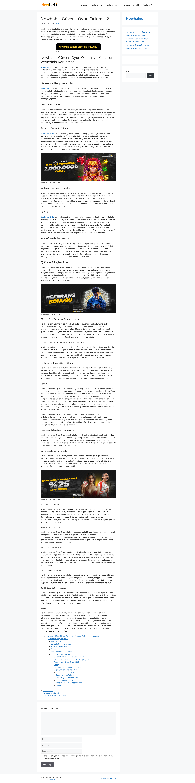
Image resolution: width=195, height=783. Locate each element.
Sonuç (53, 649)
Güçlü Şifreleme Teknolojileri (65, 670)
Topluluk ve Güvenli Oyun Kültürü (67, 662)
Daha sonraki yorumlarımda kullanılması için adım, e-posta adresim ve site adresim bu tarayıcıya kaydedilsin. (78, 757)
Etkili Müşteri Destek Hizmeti (67, 678)
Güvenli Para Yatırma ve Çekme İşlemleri (70, 657)
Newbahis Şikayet (112, 5)
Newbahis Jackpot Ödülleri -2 (138, 32)
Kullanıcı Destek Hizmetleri (62, 646)
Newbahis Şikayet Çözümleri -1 (138, 45)
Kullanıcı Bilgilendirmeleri (66, 680)
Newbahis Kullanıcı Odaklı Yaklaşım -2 (56, 695)
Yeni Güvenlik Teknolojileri (61, 652)
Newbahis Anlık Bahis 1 (51, 693)
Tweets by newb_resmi (108, 779)
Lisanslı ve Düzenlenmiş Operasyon (68, 667)
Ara (127, 71)
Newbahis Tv (147, 5)
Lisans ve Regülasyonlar (58, 639)
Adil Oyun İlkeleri (58, 641)
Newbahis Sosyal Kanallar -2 (137, 35)
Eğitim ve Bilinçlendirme (60, 654)
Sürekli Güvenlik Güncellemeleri (69, 683)
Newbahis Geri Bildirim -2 (136, 48)
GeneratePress (51, 780)
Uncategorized (48, 691)
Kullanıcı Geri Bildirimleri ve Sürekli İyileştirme (72, 659)
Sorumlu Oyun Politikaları (61, 644)
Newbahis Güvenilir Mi (131, 5)
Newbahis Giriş (96, 5)
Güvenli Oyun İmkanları (65, 672)
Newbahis (83, 5)
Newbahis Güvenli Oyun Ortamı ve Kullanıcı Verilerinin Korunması (72, 636)
